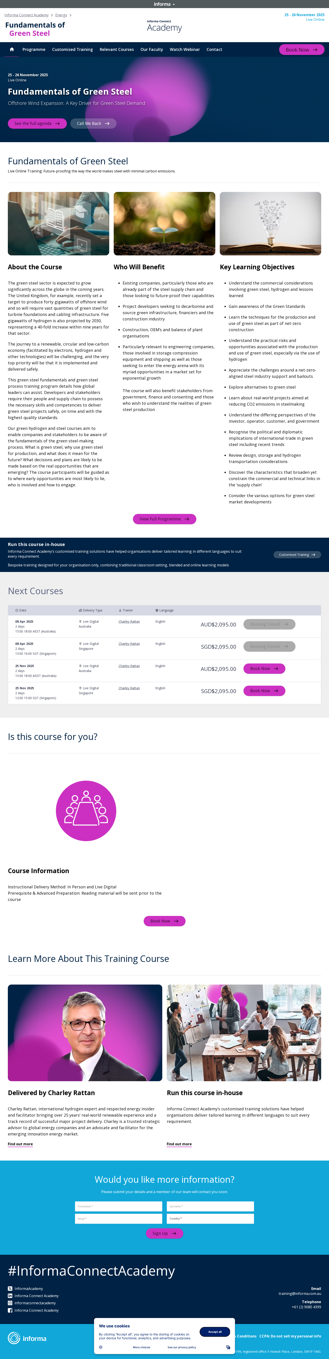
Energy (61, 15)
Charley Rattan (129, 621)
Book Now (297, 49)
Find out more (20, 1144)
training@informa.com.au (300, 1293)
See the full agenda (33, 123)
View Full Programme (160, 519)
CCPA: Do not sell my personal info (290, 1336)
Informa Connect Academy (26, 15)
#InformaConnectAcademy (91, 1270)
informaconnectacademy (35, 1302)
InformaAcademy (29, 1288)
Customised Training (294, 554)
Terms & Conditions (238, 1336)
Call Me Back (89, 123)
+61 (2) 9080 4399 (306, 1307)
